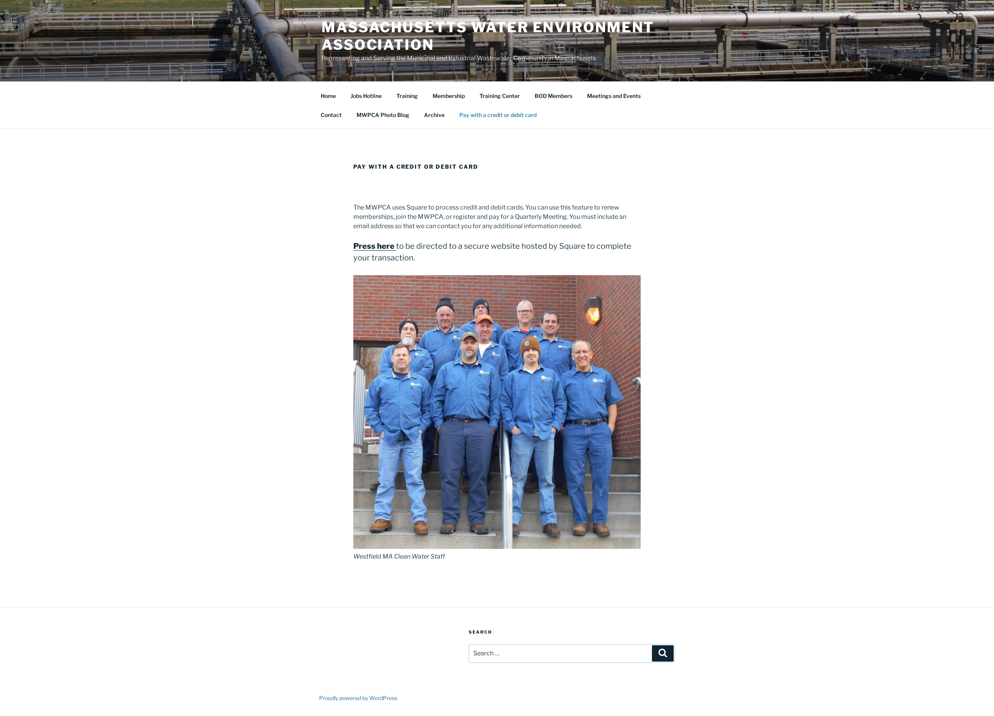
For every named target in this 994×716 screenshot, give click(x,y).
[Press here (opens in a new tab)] (395, 246)
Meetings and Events (614, 96)
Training (407, 96)
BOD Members (553, 96)
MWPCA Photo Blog (382, 115)
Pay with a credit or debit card (498, 115)
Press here (373, 246)
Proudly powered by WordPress (358, 698)
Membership (449, 96)
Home (328, 96)
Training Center (500, 96)
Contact (331, 115)
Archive (434, 115)
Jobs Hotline (366, 96)
